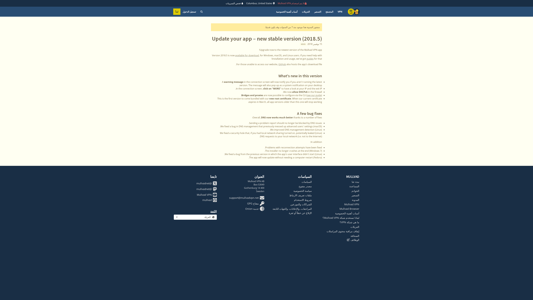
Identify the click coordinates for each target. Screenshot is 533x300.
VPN (340, 11)
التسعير (317, 11)
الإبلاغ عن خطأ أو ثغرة (300, 213)
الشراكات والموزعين (301, 204)
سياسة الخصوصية (302, 190)
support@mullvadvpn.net (244, 197)
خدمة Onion (252, 208)
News (303, 44)
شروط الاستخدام (303, 200)
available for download (247, 55)
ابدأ (176, 11)
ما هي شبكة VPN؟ (349, 222)
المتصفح (329, 11)
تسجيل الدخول (189, 11)
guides (310, 58)
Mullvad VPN (351, 204)
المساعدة (354, 186)
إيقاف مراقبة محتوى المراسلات (343, 231)
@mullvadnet (204, 183)
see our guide (314, 95)
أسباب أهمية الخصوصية (286, 11)
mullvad (207, 200)
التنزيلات (306, 11)
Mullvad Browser (349, 208)
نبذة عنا (355, 181)
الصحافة (355, 236)
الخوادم (355, 190)
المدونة (355, 200)
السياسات (307, 181)
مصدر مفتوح (305, 186)
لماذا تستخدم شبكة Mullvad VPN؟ (341, 217)
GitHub (282, 64)
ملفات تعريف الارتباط (300, 195)
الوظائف (355, 240)
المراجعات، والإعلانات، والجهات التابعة (292, 208)
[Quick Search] (201, 11)
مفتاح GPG (253, 203)
